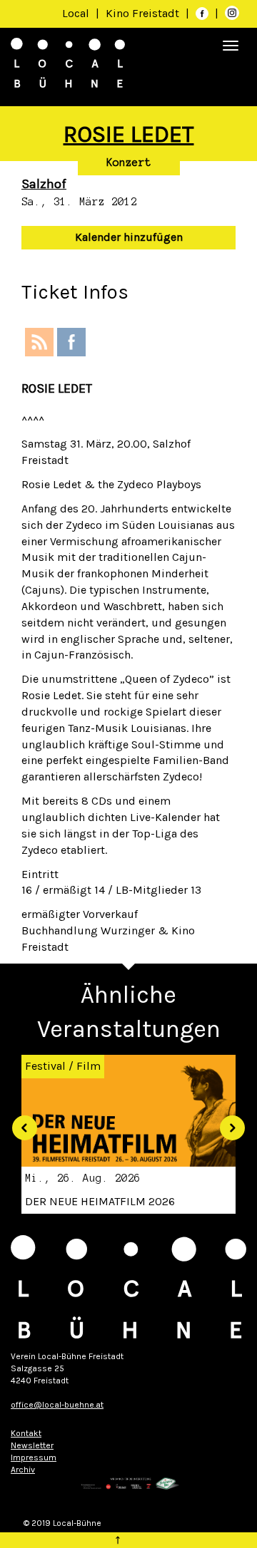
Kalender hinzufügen (129, 237)
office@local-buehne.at (57, 1405)
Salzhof (43, 184)
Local (75, 13)
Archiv (23, 1470)
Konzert (128, 162)
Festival (45, 1066)
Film (88, 1066)
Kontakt (26, 1433)
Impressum (33, 1457)
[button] (19, 1123)
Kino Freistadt (144, 13)
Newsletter (32, 1445)
